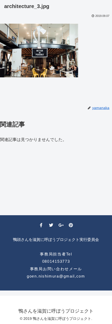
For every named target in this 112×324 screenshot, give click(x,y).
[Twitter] (51, 225)
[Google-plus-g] (61, 225)
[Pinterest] (71, 225)
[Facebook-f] (41, 225)
